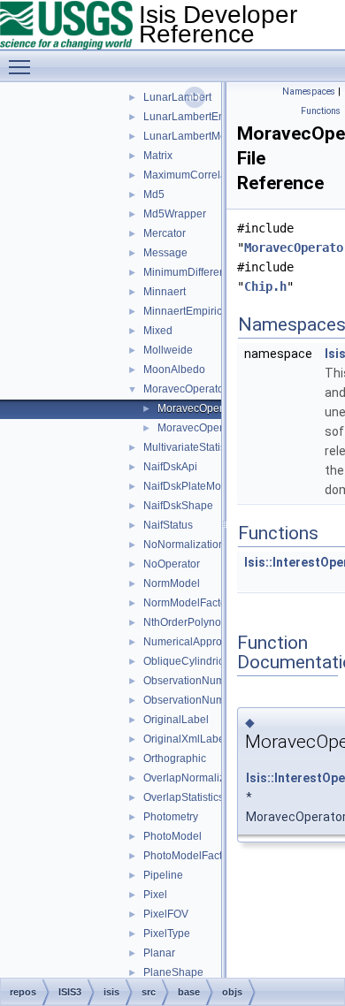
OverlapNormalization (196, 778)
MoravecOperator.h (203, 428)
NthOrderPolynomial (192, 622)
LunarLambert (177, 97)
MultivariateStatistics (192, 447)
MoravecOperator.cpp (209, 408)
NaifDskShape (178, 505)
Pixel (155, 894)
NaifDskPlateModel (189, 486)
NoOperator (171, 564)
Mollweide (168, 350)
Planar (159, 953)
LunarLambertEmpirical (200, 117)
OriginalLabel (176, 719)
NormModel (171, 583)
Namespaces (308, 91)
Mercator (164, 233)
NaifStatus (168, 525)
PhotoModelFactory (190, 856)
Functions (321, 111)
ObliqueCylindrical (188, 661)
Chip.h (265, 286)
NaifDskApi (170, 467)
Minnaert (164, 292)
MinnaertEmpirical (187, 311)
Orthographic (174, 758)
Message (165, 253)
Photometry (170, 817)
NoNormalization (184, 544)
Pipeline (163, 875)
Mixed (157, 330)
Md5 (154, 194)
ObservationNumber (192, 680)
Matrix (157, 155)
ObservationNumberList (200, 700)
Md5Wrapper (174, 214)
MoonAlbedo (174, 369)
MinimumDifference (190, 272)
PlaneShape (173, 972)
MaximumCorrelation (193, 175)
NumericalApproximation (203, 642)
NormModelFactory (189, 603)
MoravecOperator (185, 389)
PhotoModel (172, 836)
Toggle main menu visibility (23, 66)
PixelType (166, 933)
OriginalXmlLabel (185, 739)
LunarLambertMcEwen (198, 136)
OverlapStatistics (183, 797)
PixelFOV (165, 914)
